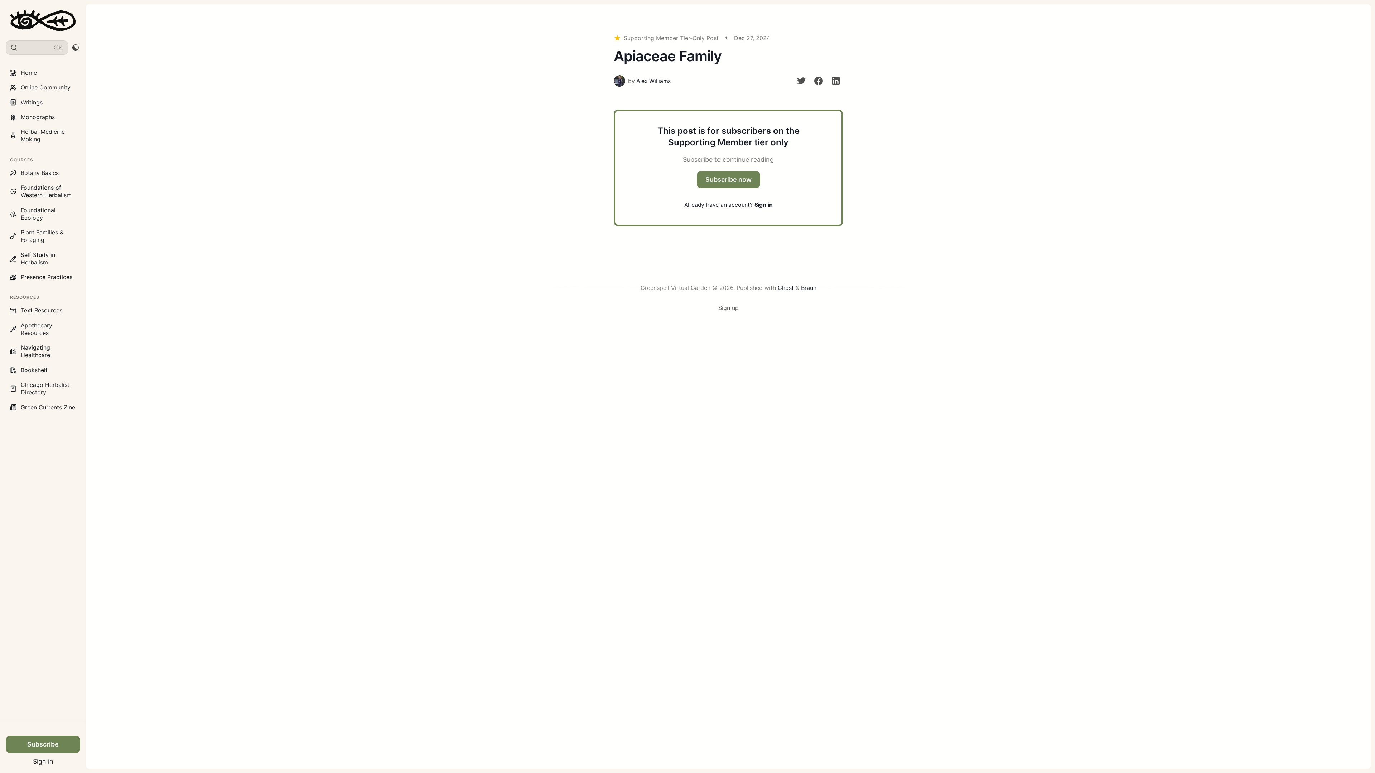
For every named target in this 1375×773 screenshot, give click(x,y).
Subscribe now (728, 179)
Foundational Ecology (38, 213)
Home (29, 72)
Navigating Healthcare (35, 351)
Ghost (786, 287)
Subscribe (43, 744)
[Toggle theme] (75, 47)
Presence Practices (46, 277)
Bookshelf (34, 370)
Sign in (43, 761)
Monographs (38, 117)
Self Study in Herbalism (38, 258)
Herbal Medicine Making (43, 135)
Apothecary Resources (36, 329)
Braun (808, 287)
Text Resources (41, 310)
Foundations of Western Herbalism (46, 191)
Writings (32, 102)
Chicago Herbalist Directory (45, 388)
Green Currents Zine (48, 407)
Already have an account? (728, 204)
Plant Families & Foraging (42, 236)
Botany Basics (40, 172)
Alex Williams (653, 80)
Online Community (46, 87)
